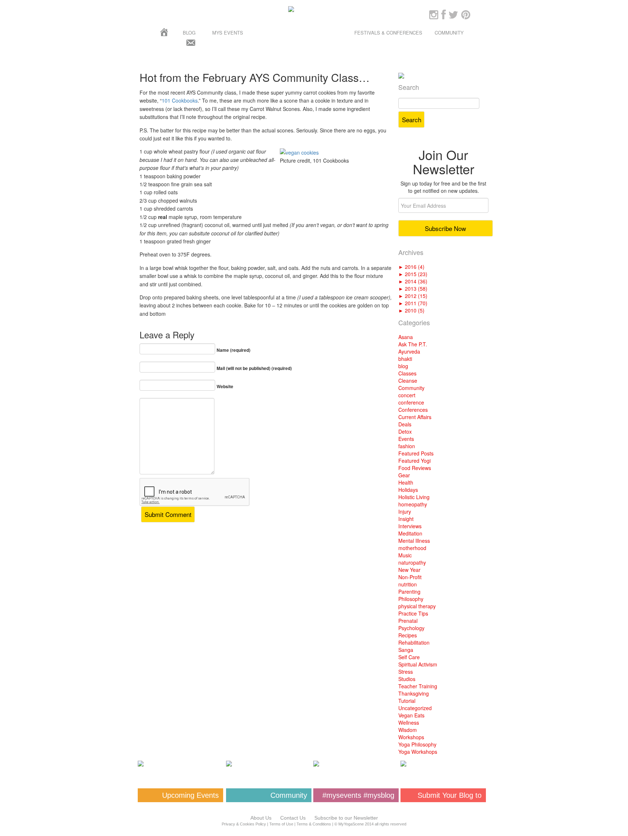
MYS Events (227, 32)
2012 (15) (412, 295)
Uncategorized (415, 708)
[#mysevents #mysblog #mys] (356, 764)
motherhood (412, 548)
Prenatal (408, 620)
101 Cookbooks (180, 100)
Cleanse (407, 380)
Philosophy (410, 598)
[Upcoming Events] (180, 764)
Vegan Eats (411, 715)
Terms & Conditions (314, 824)
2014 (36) (412, 281)
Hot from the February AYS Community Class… (255, 77)
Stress (405, 671)
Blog (189, 32)
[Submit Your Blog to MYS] (443, 764)
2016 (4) (411, 266)
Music (405, 555)
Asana (405, 337)
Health (405, 482)
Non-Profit (410, 577)
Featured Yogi (414, 460)
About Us (260, 818)
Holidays (408, 489)
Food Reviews (414, 467)
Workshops (411, 737)
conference (411, 402)
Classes (407, 373)
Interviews (410, 526)
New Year (409, 569)
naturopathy (412, 562)
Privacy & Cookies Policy (244, 824)
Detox (405, 431)
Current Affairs (414, 417)
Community (449, 32)
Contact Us (293, 818)
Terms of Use (281, 824)
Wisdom (407, 729)
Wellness (408, 722)
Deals (404, 424)
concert (406, 395)
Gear (404, 475)
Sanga (405, 649)
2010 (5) (411, 310)
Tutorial (406, 700)
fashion (406, 446)
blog (403, 366)
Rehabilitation (414, 642)
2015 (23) (412, 274)
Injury (404, 511)
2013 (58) (412, 288)
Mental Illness (414, 540)
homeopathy (412, 504)
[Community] (268, 764)
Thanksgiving (413, 693)
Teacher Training (417, 686)
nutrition (407, 584)
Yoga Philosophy (417, 744)
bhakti (405, 358)
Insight (406, 518)
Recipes (407, 635)
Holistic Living (414, 497)
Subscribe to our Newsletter (346, 818)
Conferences (413, 409)
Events (406, 438)
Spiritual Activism (417, 664)
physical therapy (417, 606)
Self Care (409, 657)
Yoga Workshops (417, 751)
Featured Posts (416, 453)
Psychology (411, 628)
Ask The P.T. (412, 344)
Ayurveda (409, 351)
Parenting (409, 591)
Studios (406, 678)
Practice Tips (413, 613)
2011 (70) (412, 303)
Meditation (410, 533)
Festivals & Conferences (388, 32)
